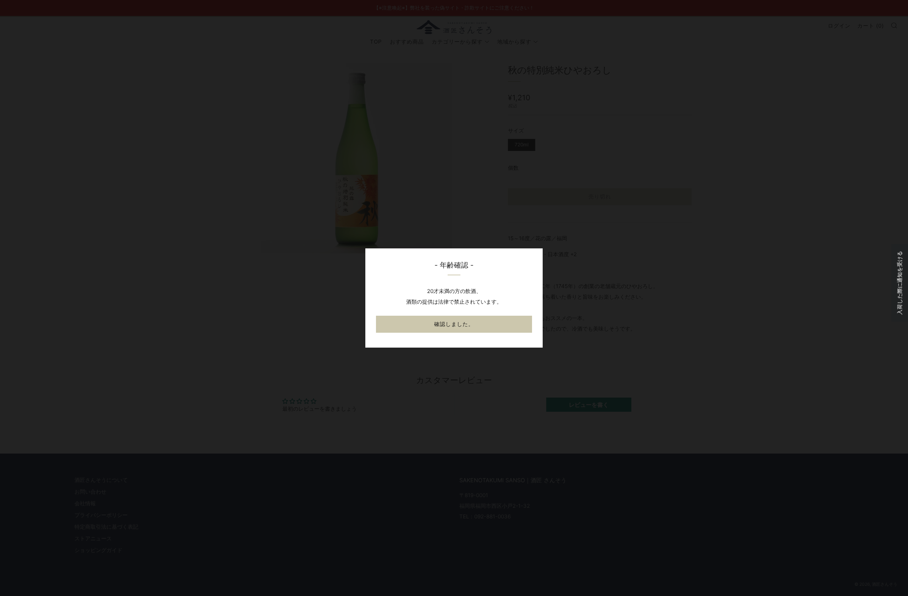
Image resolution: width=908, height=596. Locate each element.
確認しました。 (454, 324)
